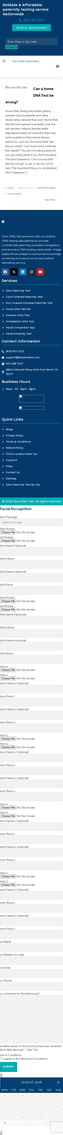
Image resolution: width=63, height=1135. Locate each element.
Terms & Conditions (23, 1057)
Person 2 (4, 675)
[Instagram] (31, 271)
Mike (10, 188)
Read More (50, 200)
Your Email (5, 967)
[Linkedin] (22, 271)
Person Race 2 (7, 722)
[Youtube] (40, 271)
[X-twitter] (14, 271)
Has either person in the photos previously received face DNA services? (30, 1048)
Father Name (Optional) (13, 545)
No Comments (14, 194)
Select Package (8, 517)
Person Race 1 (7, 696)
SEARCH (12, 47)
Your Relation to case (12, 954)
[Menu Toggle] (57, 66)
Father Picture (7, 528)
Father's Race (7, 558)
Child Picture (6, 537)
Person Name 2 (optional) (14, 709)
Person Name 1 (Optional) (14, 683)
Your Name (5, 941)
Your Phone (6, 980)
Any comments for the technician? (20, 993)
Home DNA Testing (46, 188)
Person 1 (4, 666)
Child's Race (6, 584)
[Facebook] (5, 271)
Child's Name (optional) (13, 571)
